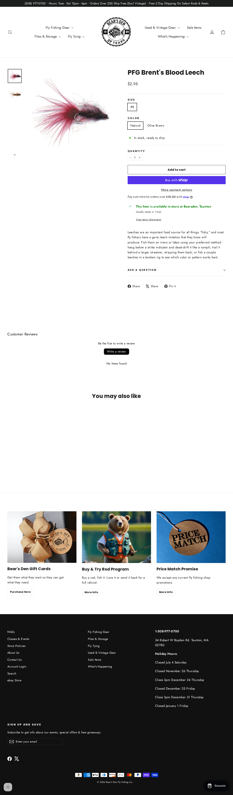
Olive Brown (155, 125)
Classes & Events (18, 639)
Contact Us (14, 660)
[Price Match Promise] (191, 537)
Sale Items (194, 27)
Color (134, 118)
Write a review (116, 351)
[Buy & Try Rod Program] (116, 537)
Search (11, 673)
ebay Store (14, 680)
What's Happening (172, 36)
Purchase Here (20, 592)
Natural (135, 125)
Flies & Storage (46, 36)
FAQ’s (11, 632)
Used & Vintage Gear (161, 27)
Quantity (136, 151)
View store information (148, 219)
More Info (91, 592)
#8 (132, 107)
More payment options (176, 189)
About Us (13, 653)
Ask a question (142, 270)
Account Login (16, 666)
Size (131, 99)
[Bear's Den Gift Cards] (41, 537)
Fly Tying (75, 36)
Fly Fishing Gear (58, 27)
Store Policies (16, 646)
